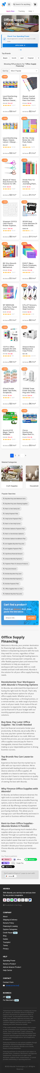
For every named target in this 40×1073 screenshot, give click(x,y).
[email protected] (12, 986)
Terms (5, 945)
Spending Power (9, 961)
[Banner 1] (19, 49)
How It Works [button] (11, 28)
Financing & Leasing (10, 926)
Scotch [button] (14, 58)
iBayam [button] (5, 58)
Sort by (5, 71)
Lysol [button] (21, 58)
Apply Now (10, 11)
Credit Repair (8, 933)
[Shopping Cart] (35, 4)
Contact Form (8, 982)
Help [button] (30, 11)
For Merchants (8, 1000)
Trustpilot (6, 942)
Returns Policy (8, 923)
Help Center (7, 970)
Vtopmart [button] (31, 58)
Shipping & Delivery (10, 920)
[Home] (4, 4)
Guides (5, 939)
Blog (4, 936)
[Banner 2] (20, 49)
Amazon (17, 609)
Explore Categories (10, 929)
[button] (9, 4)
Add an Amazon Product (12, 967)
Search (23, 4)
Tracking (21, 11)
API (4, 997)
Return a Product (9, 964)
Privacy (6, 949)
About (5, 917)
